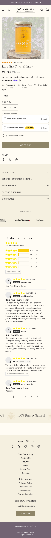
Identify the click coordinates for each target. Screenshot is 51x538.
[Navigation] (3, 10)
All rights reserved (25, 535)
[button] (11, 250)
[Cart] (48, 10)
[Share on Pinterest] (16, 160)
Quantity (6, 102)
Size (4, 90)
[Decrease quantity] (5, 108)
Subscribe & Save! (20, 127)
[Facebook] (13, 446)
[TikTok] (39, 446)
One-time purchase (16, 118)
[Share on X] (10, 160)
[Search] (42, 10)
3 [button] (25, 396)
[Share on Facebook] (3, 160)
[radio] (5, 118)
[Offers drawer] (9, 10)
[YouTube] (32, 446)
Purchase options (9, 113)
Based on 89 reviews (14, 245)
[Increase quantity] (15, 108)
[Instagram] (26, 446)
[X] (19, 446)
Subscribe (25, 513)
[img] (19, 279)
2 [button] (19, 396)
